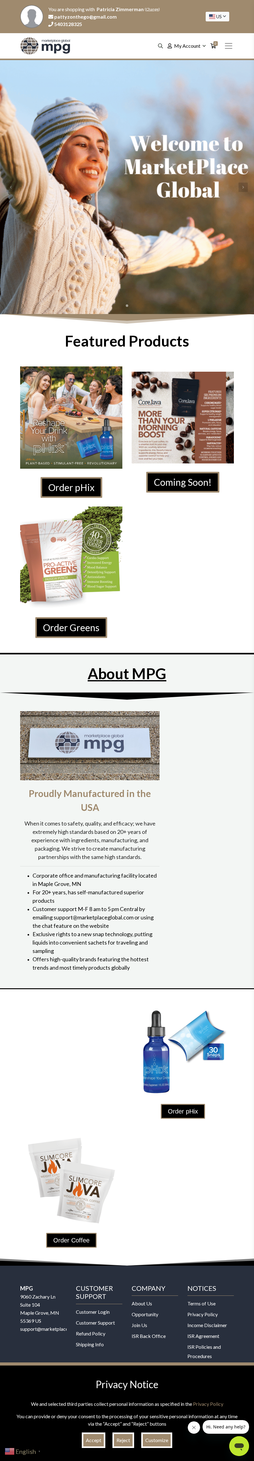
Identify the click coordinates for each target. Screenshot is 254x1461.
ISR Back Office (149, 1336)
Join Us (139, 1325)
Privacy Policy (202, 1314)
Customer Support (95, 1323)
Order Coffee (71, 1240)
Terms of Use (201, 1303)
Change (152, 9)
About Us (142, 1303)
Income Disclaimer (207, 1325)
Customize (156, 1440)
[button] (10, 187)
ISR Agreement (203, 1336)
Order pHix (71, 487)
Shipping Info (90, 1344)
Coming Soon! (183, 482)
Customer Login (93, 1312)
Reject (123, 1440)
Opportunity (145, 1314)
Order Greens (71, 627)
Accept (93, 1440)
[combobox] (217, 16)
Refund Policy (90, 1333)
